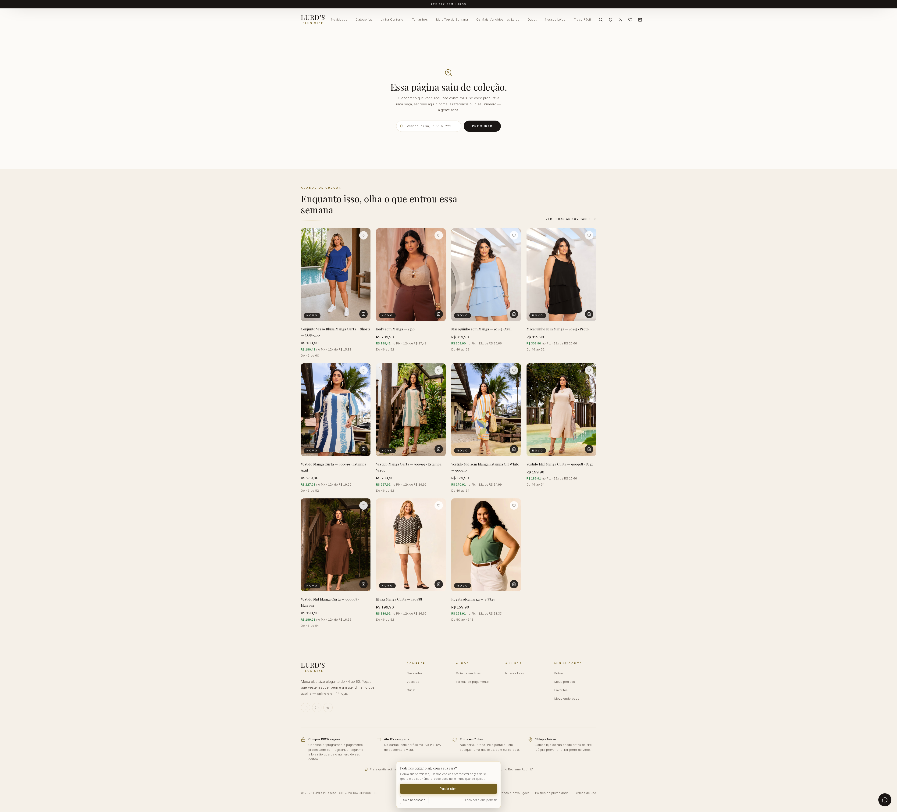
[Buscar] (600, 19)
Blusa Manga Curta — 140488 (399, 599)
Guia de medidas (468, 673)
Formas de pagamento (472, 681)
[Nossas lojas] (610, 19)
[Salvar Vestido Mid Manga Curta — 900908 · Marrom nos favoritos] (363, 505)
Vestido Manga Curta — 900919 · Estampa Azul (333, 467)
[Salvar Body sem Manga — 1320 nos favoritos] (438, 235)
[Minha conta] (620, 19)
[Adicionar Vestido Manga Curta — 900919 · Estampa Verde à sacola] (438, 449)
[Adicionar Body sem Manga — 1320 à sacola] (438, 314)
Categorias (364, 19)
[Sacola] (640, 19)
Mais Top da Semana (452, 19)
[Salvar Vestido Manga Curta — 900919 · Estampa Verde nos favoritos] (438, 370)
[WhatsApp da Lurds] (316, 707)
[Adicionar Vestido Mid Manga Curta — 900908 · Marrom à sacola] (363, 584)
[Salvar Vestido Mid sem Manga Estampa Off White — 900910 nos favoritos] (514, 370)
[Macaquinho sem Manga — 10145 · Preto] (561, 274)
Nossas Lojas (555, 19)
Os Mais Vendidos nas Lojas (497, 19)
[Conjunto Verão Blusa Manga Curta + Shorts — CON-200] (335, 274)
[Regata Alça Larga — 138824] (486, 544)
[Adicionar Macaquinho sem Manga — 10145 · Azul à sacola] (514, 314)
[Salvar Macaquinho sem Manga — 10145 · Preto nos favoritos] (589, 235)
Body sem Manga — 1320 (395, 329)
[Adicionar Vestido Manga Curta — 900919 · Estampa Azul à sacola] (363, 449)
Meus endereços (566, 698)
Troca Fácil (582, 19)
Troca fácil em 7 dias (448, 4)
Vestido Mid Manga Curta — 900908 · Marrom (330, 602)
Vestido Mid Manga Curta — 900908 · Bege (560, 464)
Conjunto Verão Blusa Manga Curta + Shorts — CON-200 (335, 332)
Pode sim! (448, 789)
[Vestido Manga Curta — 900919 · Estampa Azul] (335, 409)
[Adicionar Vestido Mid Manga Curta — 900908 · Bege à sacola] (589, 449)
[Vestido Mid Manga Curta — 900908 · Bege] (561, 409)
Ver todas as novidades (568, 219)
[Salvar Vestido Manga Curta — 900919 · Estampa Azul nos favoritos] (363, 370)
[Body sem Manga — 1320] (411, 274)
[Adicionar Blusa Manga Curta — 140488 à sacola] (438, 584)
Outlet (532, 19)
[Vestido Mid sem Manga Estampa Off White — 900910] (486, 409)
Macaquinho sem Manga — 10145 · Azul (481, 329)
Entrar (558, 673)
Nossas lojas (514, 673)
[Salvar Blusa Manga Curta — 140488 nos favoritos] (438, 505)
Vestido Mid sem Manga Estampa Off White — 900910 (485, 467)
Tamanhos (420, 19)
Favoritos (561, 690)
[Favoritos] (630, 19)
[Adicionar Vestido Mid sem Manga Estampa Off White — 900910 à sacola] (514, 449)
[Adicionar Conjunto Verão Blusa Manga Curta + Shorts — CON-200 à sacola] (363, 314)
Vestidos (413, 681)
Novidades (339, 19)
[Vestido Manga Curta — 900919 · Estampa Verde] (411, 409)
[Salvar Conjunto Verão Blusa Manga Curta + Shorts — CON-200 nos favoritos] (363, 235)
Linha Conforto (392, 19)
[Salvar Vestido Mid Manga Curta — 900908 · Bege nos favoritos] (589, 370)
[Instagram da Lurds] (305, 707)
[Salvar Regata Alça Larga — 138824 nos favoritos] (514, 505)
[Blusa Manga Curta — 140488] (411, 544)
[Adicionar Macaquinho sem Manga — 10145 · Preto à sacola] (589, 314)
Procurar (482, 126)
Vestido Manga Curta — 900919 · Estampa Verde (408, 467)
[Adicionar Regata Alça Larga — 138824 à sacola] (514, 584)
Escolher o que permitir (481, 800)
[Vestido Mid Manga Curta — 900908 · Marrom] (335, 544)
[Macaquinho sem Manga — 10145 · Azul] (486, 274)
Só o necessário (414, 800)
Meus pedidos (564, 681)
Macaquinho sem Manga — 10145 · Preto (558, 329)
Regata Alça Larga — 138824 (473, 599)
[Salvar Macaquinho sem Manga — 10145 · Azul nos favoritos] (514, 235)
